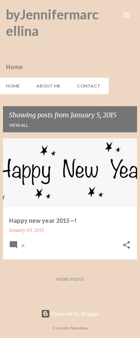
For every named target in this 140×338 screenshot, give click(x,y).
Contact (88, 86)
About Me (48, 86)
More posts (70, 279)
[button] (126, 245)
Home (13, 86)
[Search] (111, 15)
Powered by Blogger (74, 314)
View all (18, 125)
